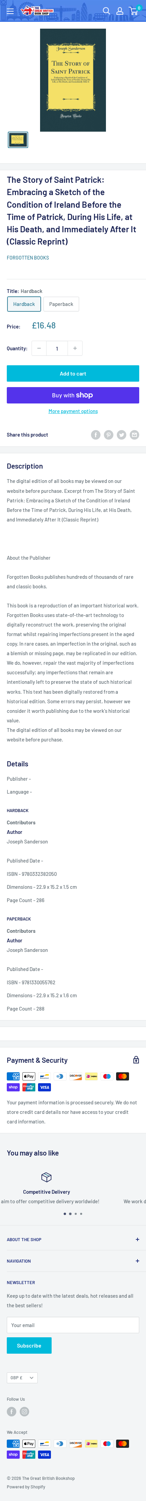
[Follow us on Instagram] (24, 1411)
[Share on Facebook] (96, 434)
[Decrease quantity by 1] (39, 348)
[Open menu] (10, 11)
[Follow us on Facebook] (11, 1411)
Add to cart (73, 373)
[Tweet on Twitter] (121, 434)
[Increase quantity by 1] (75, 348)
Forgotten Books (28, 258)
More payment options (73, 411)
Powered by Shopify (26, 1486)
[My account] (119, 11)
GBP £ (16, 1377)
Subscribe (29, 1345)
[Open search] (106, 11)
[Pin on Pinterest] (108, 434)
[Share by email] (134, 434)
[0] (133, 11)
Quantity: (17, 348)
